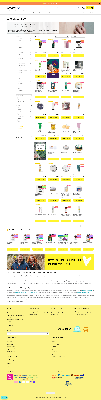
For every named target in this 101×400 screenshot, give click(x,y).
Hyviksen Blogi (55, 344)
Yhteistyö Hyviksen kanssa (57, 348)
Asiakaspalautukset (11, 346)
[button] (90, 7)
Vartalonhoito (17, 16)
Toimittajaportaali (56, 353)
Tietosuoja (9, 363)
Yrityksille (24, 10)
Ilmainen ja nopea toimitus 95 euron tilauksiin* (19, 1)
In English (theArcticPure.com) (58, 356)
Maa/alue (48, 391)
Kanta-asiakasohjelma (11, 349)
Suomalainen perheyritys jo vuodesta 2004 (81, 1)
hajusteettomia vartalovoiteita (83, 292)
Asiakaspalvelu (9, 10)
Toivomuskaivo (29, 10)
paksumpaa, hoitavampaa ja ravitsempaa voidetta (26, 292)
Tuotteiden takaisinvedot (12, 356)
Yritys (53, 341)
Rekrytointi (54, 346)
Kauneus (12, 16)
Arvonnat (54, 349)
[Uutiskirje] (47, 333)
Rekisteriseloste (10, 366)
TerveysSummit (55, 354)
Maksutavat (9, 343)
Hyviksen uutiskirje (11, 351)
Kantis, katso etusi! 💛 (17, 10)
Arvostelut (54, 343)
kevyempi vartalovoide (87, 290)
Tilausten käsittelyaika (12, 348)
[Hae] (78, 8)
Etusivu (8, 16)
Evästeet (8, 365)
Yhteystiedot (9, 341)
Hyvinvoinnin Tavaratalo (51, 397)
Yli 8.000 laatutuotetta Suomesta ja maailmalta (50, 1)
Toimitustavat (10, 344)
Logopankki (54, 351)
